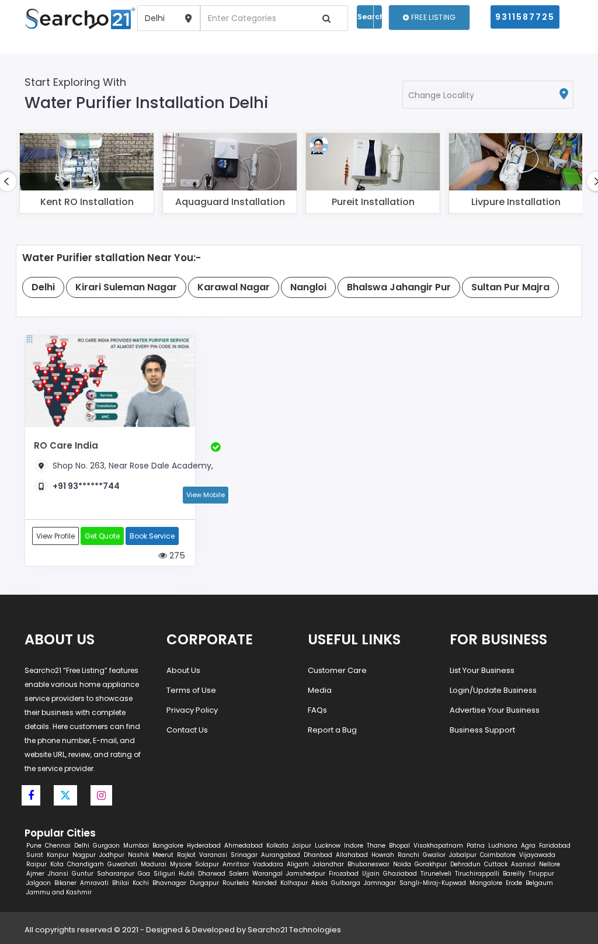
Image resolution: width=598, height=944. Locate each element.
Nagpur (84, 855)
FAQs (317, 710)
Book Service (152, 536)
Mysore (181, 864)
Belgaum (539, 883)
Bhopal (399, 845)
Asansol (523, 864)
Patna (476, 845)
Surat (34, 855)
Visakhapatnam (438, 845)
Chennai (58, 845)
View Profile (55, 536)
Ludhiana (502, 845)
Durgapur (204, 883)
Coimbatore (498, 855)
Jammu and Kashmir (59, 892)
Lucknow (327, 845)
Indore (353, 845)
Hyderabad (204, 845)
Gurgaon (106, 845)
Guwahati (122, 864)
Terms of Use (191, 690)
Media (320, 690)
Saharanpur (115, 873)
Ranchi (408, 855)
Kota (57, 864)
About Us (183, 670)
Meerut (162, 855)
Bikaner (65, 883)
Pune (33, 845)
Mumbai (136, 845)
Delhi (81, 845)
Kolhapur (294, 883)
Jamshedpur (305, 873)
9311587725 (525, 17)
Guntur (82, 873)
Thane (376, 845)
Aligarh (298, 864)
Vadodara (268, 864)
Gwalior (434, 855)
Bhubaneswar (368, 864)
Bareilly (514, 873)
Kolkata (277, 845)
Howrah (382, 855)
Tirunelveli (435, 873)
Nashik (138, 855)
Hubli (186, 873)
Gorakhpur (431, 864)
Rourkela (235, 883)
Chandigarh (85, 864)
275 (176, 555)
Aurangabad (280, 855)
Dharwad (211, 873)
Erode (514, 883)
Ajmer (35, 873)
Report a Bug (332, 729)
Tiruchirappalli (477, 873)
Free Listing (432, 17)
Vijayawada (537, 855)
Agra (528, 845)
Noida (402, 864)
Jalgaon (38, 883)
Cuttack (495, 864)
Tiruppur (541, 873)
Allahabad (352, 855)
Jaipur (301, 845)
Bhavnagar (169, 883)
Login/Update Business (493, 690)
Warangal (267, 873)
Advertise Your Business (495, 710)
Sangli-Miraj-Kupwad (432, 883)
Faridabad (555, 845)
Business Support (482, 729)
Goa (144, 873)
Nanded (264, 883)
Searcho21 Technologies (294, 929)
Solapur (207, 864)
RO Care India (66, 445)
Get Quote (102, 536)
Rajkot (186, 855)
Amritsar (235, 864)
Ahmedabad (243, 845)
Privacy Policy (192, 710)
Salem (239, 873)
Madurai (153, 864)
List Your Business (482, 670)
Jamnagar (380, 883)
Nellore (549, 864)
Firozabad (344, 873)
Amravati (94, 883)
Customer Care (337, 670)
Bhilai (120, 883)
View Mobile (205, 494)
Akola (319, 883)
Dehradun (465, 864)
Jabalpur (463, 855)
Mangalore (486, 883)
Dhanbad (318, 855)
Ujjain (371, 873)
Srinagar (244, 855)
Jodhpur (111, 855)
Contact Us (187, 729)
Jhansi (58, 873)
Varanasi (213, 855)
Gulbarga (345, 883)
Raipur (36, 864)
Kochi (141, 883)
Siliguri (164, 873)
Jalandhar (328, 864)
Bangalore (167, 845)
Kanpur (58, 855)
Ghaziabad (400, 873)
